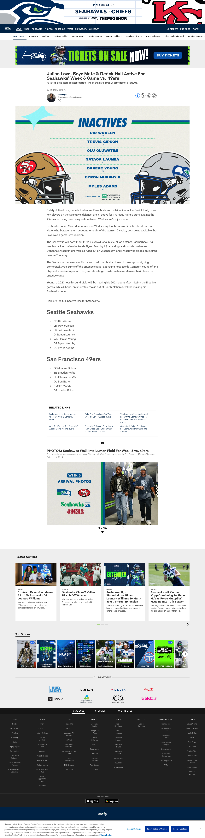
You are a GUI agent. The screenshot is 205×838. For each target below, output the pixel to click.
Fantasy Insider (42, 765)
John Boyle (62, 94)
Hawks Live (118, 758)
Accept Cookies (180, 829)
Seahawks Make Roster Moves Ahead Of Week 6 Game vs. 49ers (62, 417)
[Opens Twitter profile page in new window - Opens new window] (59, 100)
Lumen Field (166, 724)
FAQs (166, 765)
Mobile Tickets (192, 733)
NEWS (42, 719)
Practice (95, 754)
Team (15, 719)
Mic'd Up (69, 740)
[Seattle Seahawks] (102, 814)
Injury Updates (42, 733)
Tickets (192, 719)
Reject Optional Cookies (157, 829)
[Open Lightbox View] (102, 499)
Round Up (42, 728)
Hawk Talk (118, 763)
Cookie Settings (134, 829)
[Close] (200, 829)
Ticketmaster (192, 767)
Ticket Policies (192, 756)
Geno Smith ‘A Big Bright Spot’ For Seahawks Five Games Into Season (133, 429)
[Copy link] (154, 95)
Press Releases (42, 756)
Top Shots (94, 744)
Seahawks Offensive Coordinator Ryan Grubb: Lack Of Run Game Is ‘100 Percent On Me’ (99, 429)
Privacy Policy (105, 835)
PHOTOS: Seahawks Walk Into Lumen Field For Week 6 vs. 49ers (98, 451)
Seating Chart (192, 751)
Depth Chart (14, 728)
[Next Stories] (185, 654)
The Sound (69, 728)
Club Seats (192, 742)
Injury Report (15, 747)
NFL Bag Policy (166, 761)
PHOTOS (94, 719)
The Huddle (118, 767)
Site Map (42, 786)
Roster (14, 724)
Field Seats (192, 747)
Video (69, 719)
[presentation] (188, 624)
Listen (118, 719)
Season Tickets (192, 728)
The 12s (95, 770)
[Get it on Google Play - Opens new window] (112, 802)
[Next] (123, 527)
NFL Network (69, 765)
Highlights (69, 724)
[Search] (168, 29)
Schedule (142, 719)
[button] (99, 624)
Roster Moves (42, 760)
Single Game (192, 724)
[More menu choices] (102, 29)
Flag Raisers (94, 765)
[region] (102, 829)
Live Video (69, 770)
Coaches (14, 733)
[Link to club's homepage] (7, 28)
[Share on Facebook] (137, 97)
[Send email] (149, 97)
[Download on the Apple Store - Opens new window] (92, 801)
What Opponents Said (42, 778)
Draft (42, 724)
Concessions (166, 749)
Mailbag (42, 751)
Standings (15, 737)
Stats (15, 742)
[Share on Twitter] (143, 97)
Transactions (14, 751)
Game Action (94, 749)
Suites (192, 737)
